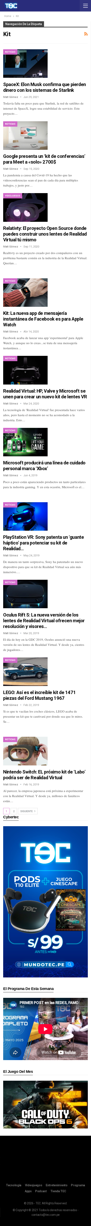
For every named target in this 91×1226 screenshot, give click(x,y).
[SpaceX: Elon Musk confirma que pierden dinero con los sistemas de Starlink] (25, 63)
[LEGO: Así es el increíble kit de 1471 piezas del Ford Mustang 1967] (25, 672)
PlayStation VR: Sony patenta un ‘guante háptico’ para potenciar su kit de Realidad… (43, 543)
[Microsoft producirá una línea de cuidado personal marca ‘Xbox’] (25, 442)
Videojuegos (12, 196)
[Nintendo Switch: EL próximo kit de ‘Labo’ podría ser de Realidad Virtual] (25, 751)
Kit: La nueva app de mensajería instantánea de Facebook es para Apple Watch (43, 319)
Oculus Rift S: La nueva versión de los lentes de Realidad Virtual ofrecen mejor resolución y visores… (44, 620)
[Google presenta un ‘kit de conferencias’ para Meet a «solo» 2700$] (25, 135)
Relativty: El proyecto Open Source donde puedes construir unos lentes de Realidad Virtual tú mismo (45, 234)
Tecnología (13, 1185)
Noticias (10, 52)
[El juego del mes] (45, 1104)
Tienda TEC (58, 1191)
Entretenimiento (57, 1185)
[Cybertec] (45, 901)
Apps (28, 1191)
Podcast (41, 1191)
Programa (78, 1185)
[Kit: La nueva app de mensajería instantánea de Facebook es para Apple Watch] (25, 292)
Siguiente (26, 811)
